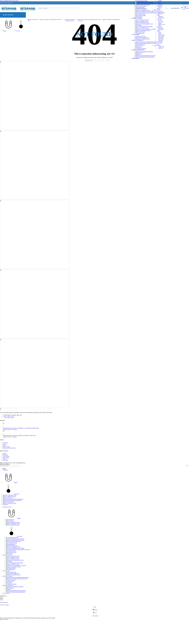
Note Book (160, 28)
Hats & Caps (145, 28)
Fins (159, 3)
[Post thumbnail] (5, 426)
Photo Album (161, 35)
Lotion (141, 46)
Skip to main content (13, 0)
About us (5, 444)
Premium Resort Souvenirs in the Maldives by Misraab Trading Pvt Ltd (19, 435)
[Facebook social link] (166, 3)
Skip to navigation (4, 0)
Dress (140, 25)
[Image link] (8, 410)
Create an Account (4, 604)
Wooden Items (146, 5)
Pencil (159, 32)
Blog (4, 445)
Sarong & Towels (149, 24)
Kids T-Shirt (145, 21)
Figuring (160, 16)
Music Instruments (149, 3)
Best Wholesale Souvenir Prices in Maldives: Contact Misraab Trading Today (21, 428)
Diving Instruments (149, 57)
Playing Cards (146, 39)
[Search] (166, 8)
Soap (140, 47)
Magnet (160, 23)
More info (2, 619)
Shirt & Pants (146, 22)
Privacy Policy (6, 446)
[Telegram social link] (177, 3)
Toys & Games (157, 45)
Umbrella (160, 41)
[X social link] (169, 3)
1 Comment (14, 429)
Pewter (159, 33)
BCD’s (141, 53)
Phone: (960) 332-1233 (9, 416)
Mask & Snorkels (149, 51)
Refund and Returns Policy (9, 448)
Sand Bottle (161, 39)
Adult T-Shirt (146, 20)
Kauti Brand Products (152, 43)
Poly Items (160, 37)
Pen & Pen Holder (149, 11)
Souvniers (160, 40)
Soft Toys (160, 48)
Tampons (143, 44)
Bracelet (142, 33)
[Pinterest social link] (171, 3)
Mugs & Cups (161, 24)
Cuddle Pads (161, 46)
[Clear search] (104, 60)
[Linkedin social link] (174, 3)
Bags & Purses (146, 30)
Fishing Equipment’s (151, 55)
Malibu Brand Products (152, 42)
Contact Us (5, 442)
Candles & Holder (149, 2)
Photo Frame (161, 36)
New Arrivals (157, 9)
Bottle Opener (161, 12)
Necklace (143, 31)
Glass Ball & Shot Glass (153, 12)
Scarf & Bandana (149, 26)
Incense (160, 20)
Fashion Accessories (150, 29)
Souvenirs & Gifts (158, 11)
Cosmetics (143, 48)
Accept (6, 619)
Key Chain (160, 21)
